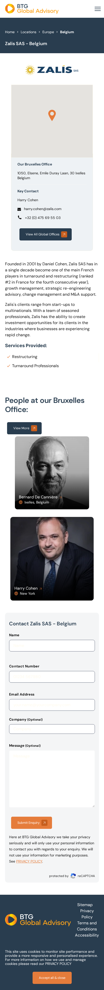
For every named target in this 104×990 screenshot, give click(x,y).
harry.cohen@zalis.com (42, 209)
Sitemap (85, 904)
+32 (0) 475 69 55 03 (43, 217)
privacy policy (29, 861)
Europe (48, 32)
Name (14, 635)
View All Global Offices (42, 234)
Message (25, 745)
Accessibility (87, 935)
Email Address (22, 694)
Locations (28, 32)
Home (10, 32)
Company (26, 719)
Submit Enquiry (28, 822)
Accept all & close (52, 978)
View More (21, 428)
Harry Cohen (27, 200)
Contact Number (24, 666)
